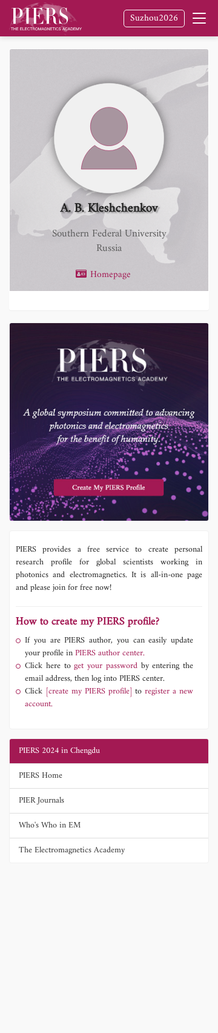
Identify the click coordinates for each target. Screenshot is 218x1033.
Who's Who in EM (50, 825)
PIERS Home (40, 775)
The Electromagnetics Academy (72, 850)
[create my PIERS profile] (89, 691)
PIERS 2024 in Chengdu (59, 750)
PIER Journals (41, 800)
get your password (104, 666)
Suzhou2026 (154, 18)
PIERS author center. (110, 653)
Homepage (109, 275)
